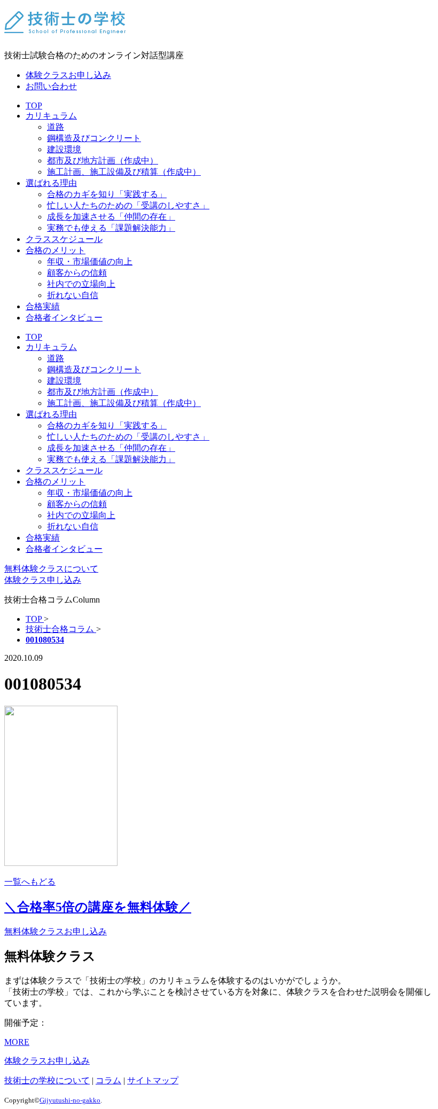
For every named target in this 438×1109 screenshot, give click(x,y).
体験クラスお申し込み (68, 75)
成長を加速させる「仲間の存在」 (111, 216)
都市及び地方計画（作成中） (102, 160)
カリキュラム (51, 115)
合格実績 (43, 306)
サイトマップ (152, 1080)
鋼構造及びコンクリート (94, 138)
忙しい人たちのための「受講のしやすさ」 (128, 205)
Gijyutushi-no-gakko (70, 1100)
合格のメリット (55, 250)
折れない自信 (72, 295)
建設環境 (64, 149)
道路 (55, 126)
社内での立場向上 (81, 283)
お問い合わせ (51, 86)
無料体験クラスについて (51, 568)
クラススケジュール (64, 239)
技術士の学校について (47, 1080)
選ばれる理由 (51, 183)
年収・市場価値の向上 (89, 261)
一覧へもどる (30, 881)
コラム (108, 1080)
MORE (16, 1041)
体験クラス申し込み (42, 579)
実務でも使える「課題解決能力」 (111, 227)
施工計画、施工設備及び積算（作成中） (124, 171)
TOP (34, 105)
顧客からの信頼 (77, 272)
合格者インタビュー (64, 317)
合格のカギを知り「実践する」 (107, 194)
